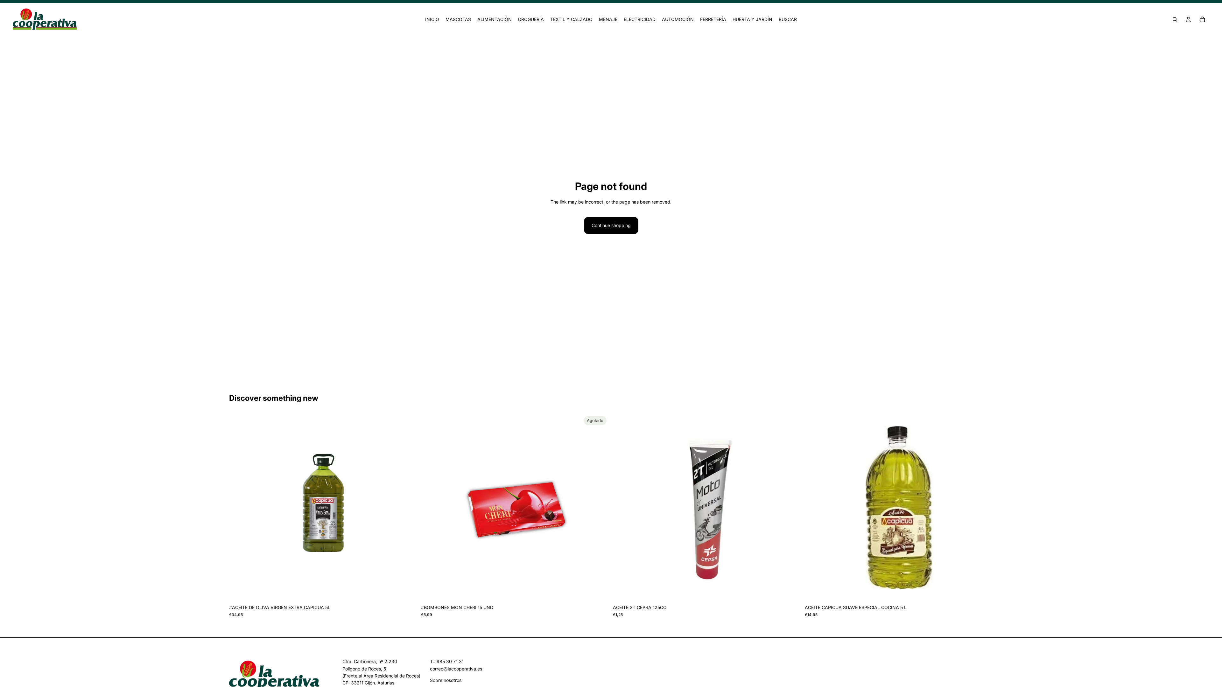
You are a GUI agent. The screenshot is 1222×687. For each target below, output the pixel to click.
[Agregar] (407, 592)
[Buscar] (1175, 19)
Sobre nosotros (445, 680)
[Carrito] (1202, 19)
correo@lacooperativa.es (456, 668)
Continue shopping (611, 225)
